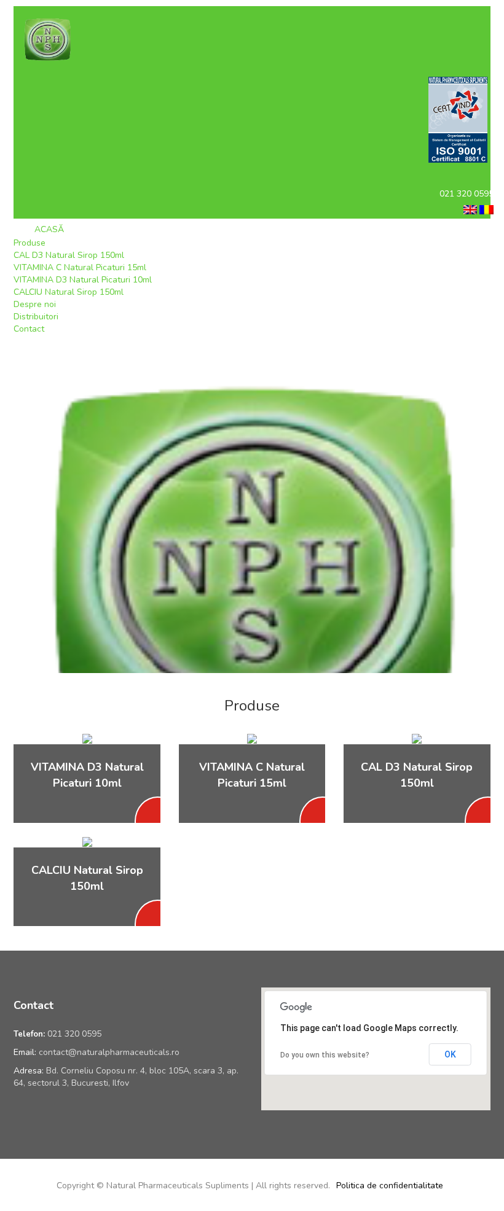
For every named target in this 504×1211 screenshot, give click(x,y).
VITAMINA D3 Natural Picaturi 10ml (83, 280)
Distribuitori (36, 316)
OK (450, 1054)
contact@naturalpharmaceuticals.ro (109, 1052)
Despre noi (35, 304)
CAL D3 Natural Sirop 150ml (69, 255)
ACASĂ (48, 229)
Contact (29, 329)
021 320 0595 (74, 1034)
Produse (29, 243)
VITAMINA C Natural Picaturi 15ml (80, 267)
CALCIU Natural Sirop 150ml (69, 292)
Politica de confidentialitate (389, 1185)
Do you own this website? (324, 1055)
